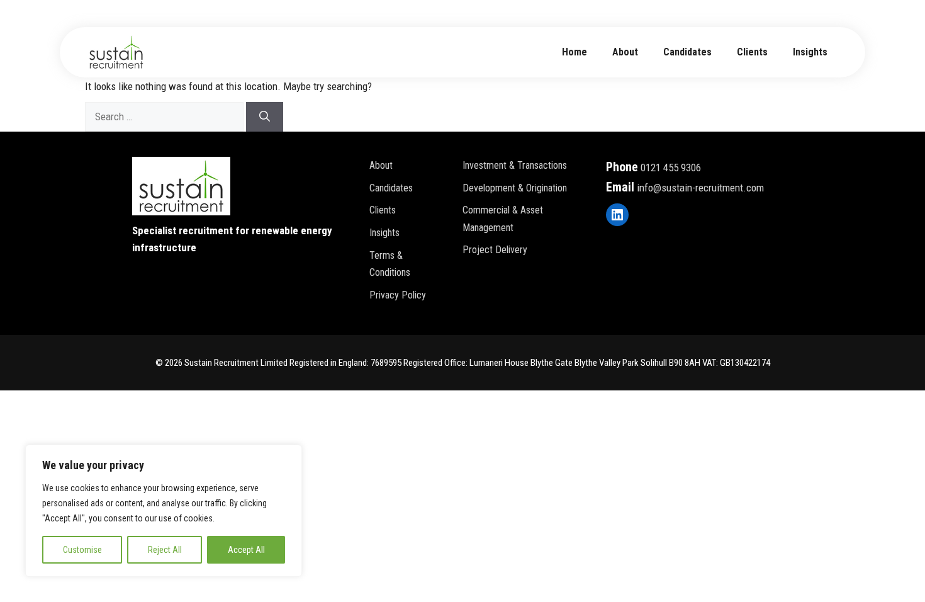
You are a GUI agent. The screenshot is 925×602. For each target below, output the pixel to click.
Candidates (687, 52)
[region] (163, 511)
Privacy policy (397, 295)
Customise (82, 550)
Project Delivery (494, 250)
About (381, 165)
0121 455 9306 (671, 167)
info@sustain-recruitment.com (700, 187)
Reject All (165, 550)
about (625, 52)
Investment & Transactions (514, 165)
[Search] (264, 117)
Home (574, 52)
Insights (810, 52)
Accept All (246, 550)
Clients (752, 52)
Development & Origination (514, 188)
